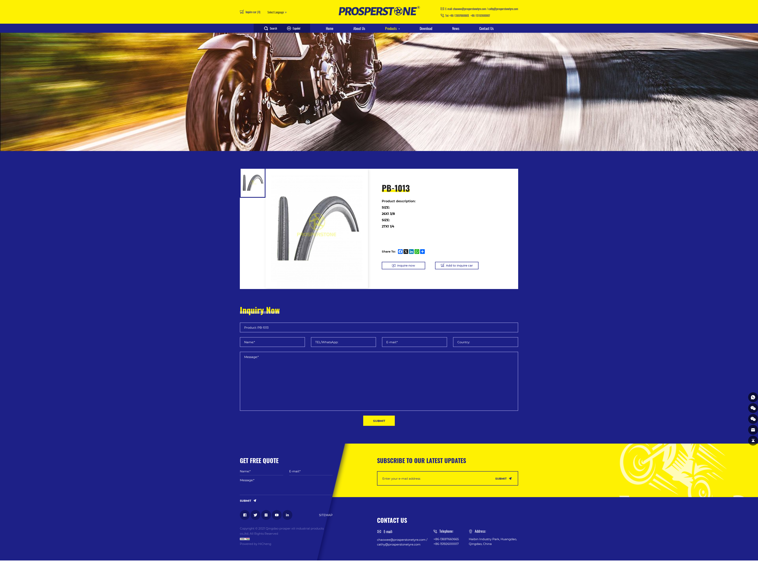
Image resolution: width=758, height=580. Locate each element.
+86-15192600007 (480, 15)
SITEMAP (326, 515)
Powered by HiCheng (255, 544)
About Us (359, 28)
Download (426, 28)
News (455, 28)
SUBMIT (379, 421)
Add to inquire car (459, 265)
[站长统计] (286, 538)
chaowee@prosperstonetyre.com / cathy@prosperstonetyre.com (485, 9)
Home (329, 28)
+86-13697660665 (459, 15)
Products (391, 28)
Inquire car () (252, 12)
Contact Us (486, 28)
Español (296, 28)
